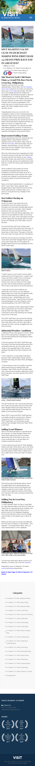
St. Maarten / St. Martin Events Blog (16, 68)
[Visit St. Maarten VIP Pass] (22, 3)
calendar (28, 562)
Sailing (29, 157)
